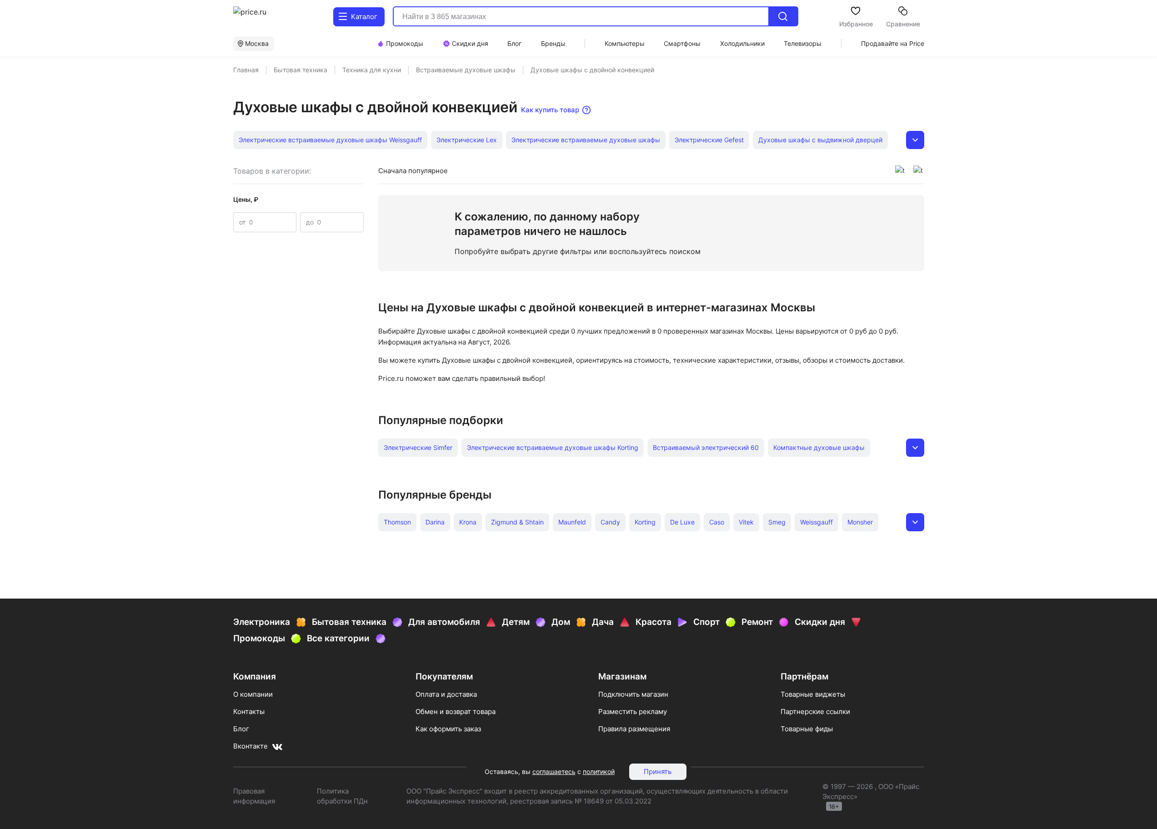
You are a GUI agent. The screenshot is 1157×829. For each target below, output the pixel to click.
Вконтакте (250, 746)
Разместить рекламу (632, 711)
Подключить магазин (633, 694)
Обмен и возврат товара (456, 711)
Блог (241, 728)
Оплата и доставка (446, 694)
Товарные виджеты (813, 694)
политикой (599, 771)
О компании (253, 694)
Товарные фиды (807, 728)
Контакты (249, 711)
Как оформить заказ (448, 728)
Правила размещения (634, 728)
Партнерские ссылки (815, 711)
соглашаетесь (554, 771)
